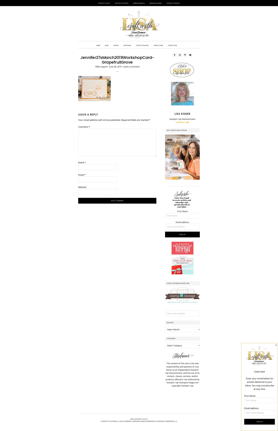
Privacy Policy (142, 419)
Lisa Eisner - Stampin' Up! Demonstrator (139, 25)
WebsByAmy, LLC (171, 421)
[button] (182, 43)
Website (82, 187)
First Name (182, 211)
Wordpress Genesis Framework (143, 421)
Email (81, 174)
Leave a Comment (131, 66)
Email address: (182, 222)
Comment (84, 126)
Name (82, 162)
